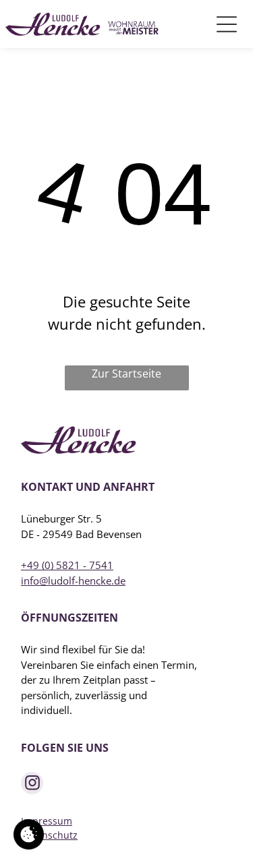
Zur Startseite (126, 373)
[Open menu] (227, 24)
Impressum (46, 820)
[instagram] (32, 785)
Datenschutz (49, 835)
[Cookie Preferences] (28, 834)
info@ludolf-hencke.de (73, 580)
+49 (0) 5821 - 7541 (67, 565)
